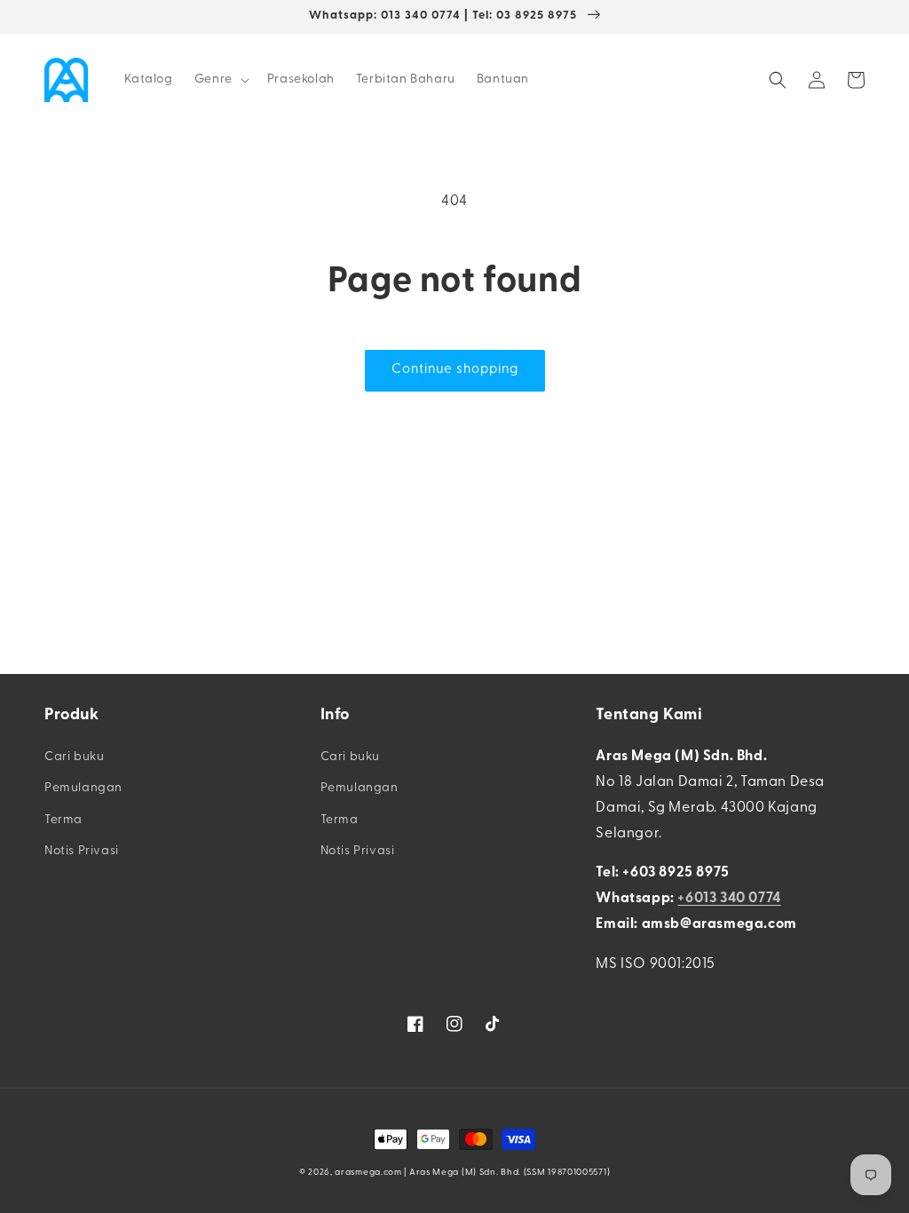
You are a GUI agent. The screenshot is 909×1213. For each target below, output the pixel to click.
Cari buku (74, 757)
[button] (220, 80)
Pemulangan (83, 788)
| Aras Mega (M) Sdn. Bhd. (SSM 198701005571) (507, 1172)
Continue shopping (454, 370)
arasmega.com (368, 1172)
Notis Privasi (81, 851)
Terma (63, 820)
